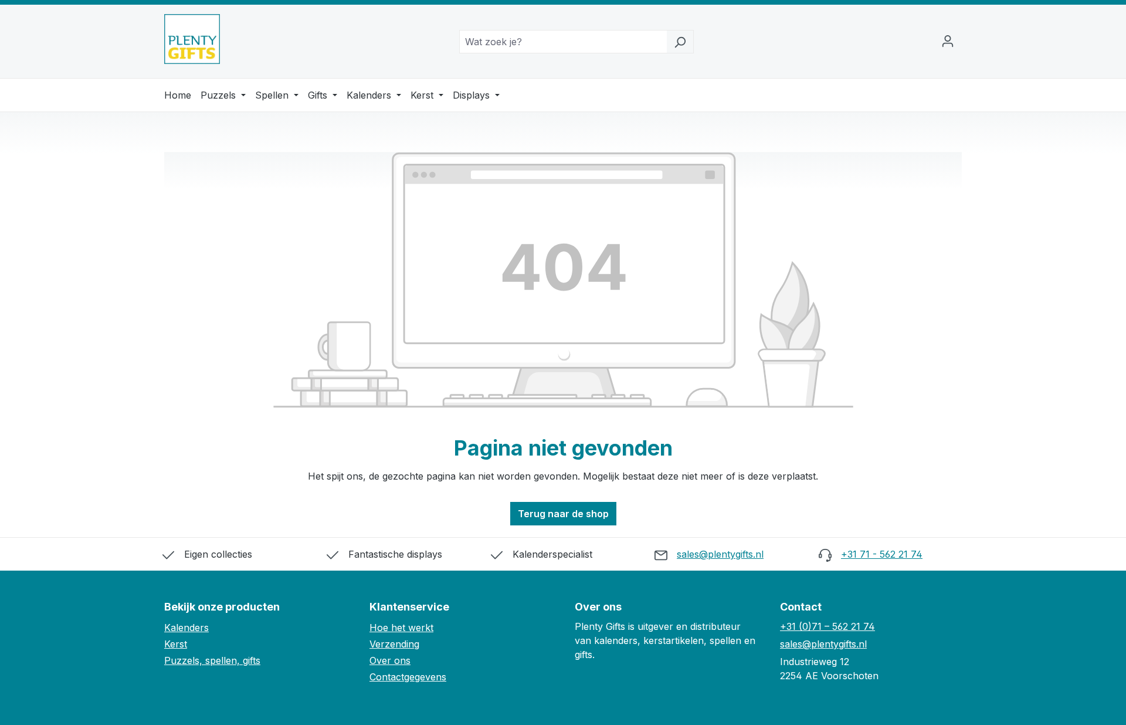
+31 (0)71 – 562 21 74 (827, 626)
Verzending (394, 644)
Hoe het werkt (401, 627)
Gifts (319, 95)
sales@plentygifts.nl (720, 554)
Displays (473, 95)
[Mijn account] (948, 41)
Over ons (390, 660)
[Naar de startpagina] (192, 39)
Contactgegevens (407, 677)
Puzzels (220, 95)
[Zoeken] (680, 41)
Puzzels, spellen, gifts (212, 660)
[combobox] (563, 41)
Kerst (423, 95)
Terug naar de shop (563, 514)
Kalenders (370, 95)
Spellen (273, 95)
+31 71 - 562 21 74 (881, 554)
